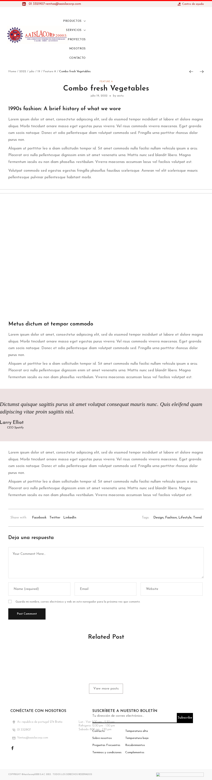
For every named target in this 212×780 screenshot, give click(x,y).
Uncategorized (22, 652)
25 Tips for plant (161, 657)
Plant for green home (100, 657)
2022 (22, 71)
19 (38, 71)
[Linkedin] (33, 748)
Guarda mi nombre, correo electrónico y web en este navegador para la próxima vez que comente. (78, 601)
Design (158, 517)
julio (31, 71)
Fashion (171, 517)
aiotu (21, 670)
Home (12, 71)
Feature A (49, 71)
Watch (82, 652)
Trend (197, 517)
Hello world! (23, 657)
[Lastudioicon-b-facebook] (12, 748)
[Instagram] (23, 748)
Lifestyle (185, 517)
